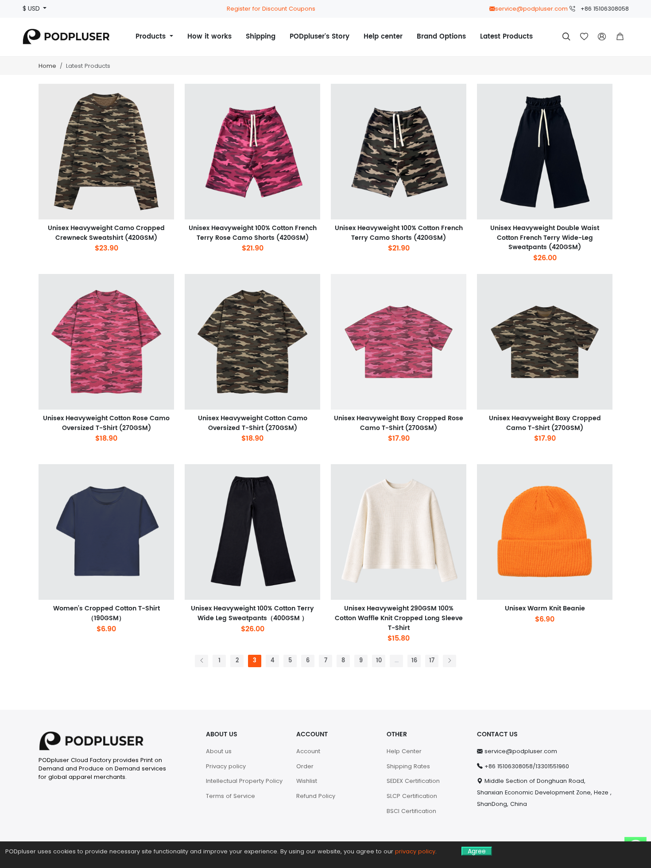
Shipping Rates (408, 766)
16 (414, 660)
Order (305, 766)
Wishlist (306, 781)
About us (219, 751)
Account (308, 751)
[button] (620, 36)
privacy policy (415, 851)
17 (431, 660)
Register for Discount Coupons (271, 8)
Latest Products (506, 36)
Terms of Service (230, 796)
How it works (209, 36)
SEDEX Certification (413, 781)
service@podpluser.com (531, 8)
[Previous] (201, 661)
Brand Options (441, 36)
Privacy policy (226, 766)
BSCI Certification (411, 811)
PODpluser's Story (319, 36)
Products (152, 36)
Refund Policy (315, 796)
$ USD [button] (32, 8)
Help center (383, 36)
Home (47, 66)
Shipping (260, 36)
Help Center (404, 751)
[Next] (449, 661)
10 (379, 660)
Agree (477, 851)
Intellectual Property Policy (244, 781)
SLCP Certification (412, 796)
